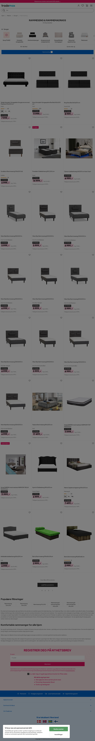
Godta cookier (59, 729)
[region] (36, 731)
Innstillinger (59, 734)
